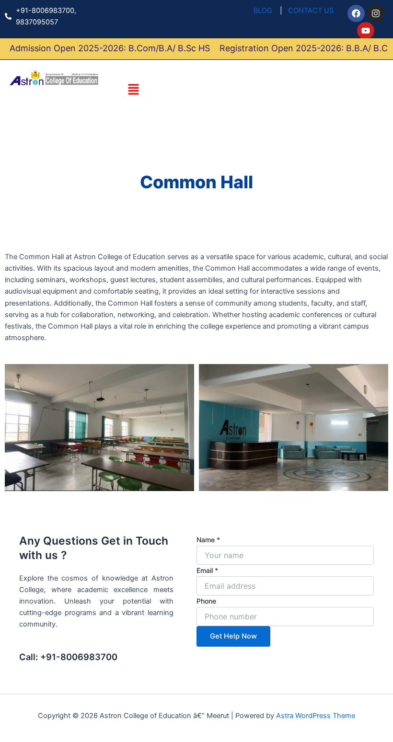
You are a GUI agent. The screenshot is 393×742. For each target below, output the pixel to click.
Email (207, 570)
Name (208, 540)
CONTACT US (311, 10)
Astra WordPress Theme (315, 715)
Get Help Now (233, 636)
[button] (133, 90)
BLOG (263, 10)
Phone (206, 601)
